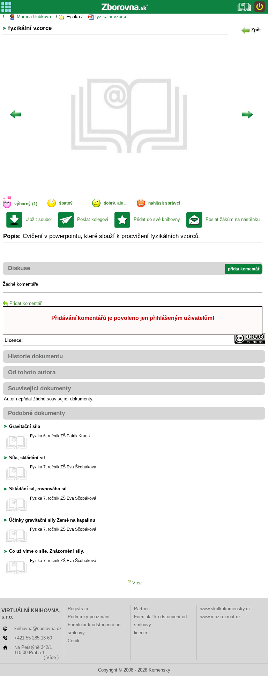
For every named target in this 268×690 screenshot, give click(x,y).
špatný (66, 203)
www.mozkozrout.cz (220, 616)
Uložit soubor (38, 219)
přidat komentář (244, 269)
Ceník (74, 640)
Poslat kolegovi (92, 219)
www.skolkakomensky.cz (225, 608)
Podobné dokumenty (36, 413)
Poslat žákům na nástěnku (233, 219)
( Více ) (51, 657)
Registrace (78, 608)
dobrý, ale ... (115, 203)
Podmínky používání (89, 616)
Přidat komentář (25, 303)
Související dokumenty (39, 388)
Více (136, 582)
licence (141, 632)
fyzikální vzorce (110, 16)
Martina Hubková (33, 16)
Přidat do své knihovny (157, 219)
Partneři (142, 608)
